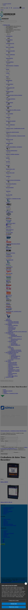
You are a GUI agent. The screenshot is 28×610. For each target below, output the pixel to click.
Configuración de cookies (14, 600)
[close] (26, 583)
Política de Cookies (19, 596)
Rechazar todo (14, 603)
